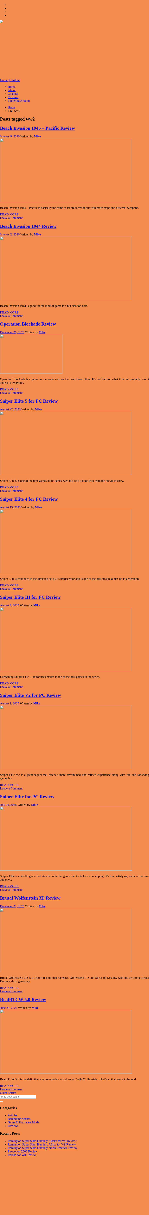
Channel (13, 93)
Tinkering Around (19, 100)
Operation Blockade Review (28, 324)
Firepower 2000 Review (23, 1151)
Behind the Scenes (19, 1118)
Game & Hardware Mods (23, 1122)
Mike (37, 136)
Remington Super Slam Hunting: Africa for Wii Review (42, 1144)
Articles (12, 1115)
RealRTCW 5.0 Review (23, 999)
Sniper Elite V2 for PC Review (30, 695)
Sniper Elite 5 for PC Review (29, 401)
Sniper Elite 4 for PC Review (29, 499)
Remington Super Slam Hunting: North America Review (42, 1148)
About (12, 90)
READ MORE (9, 214)
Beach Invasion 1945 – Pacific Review (37, 128)
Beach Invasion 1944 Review (28, 226)
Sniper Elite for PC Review (27, 796)
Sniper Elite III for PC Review (30, 597)
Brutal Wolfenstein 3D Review (30, 898)
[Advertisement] (74, 51)
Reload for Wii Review (22, 1155)
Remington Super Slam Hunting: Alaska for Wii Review (42, 1141)
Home (11, 86)
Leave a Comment (11, 218)
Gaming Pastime (10, 80)
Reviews (13, 97)
